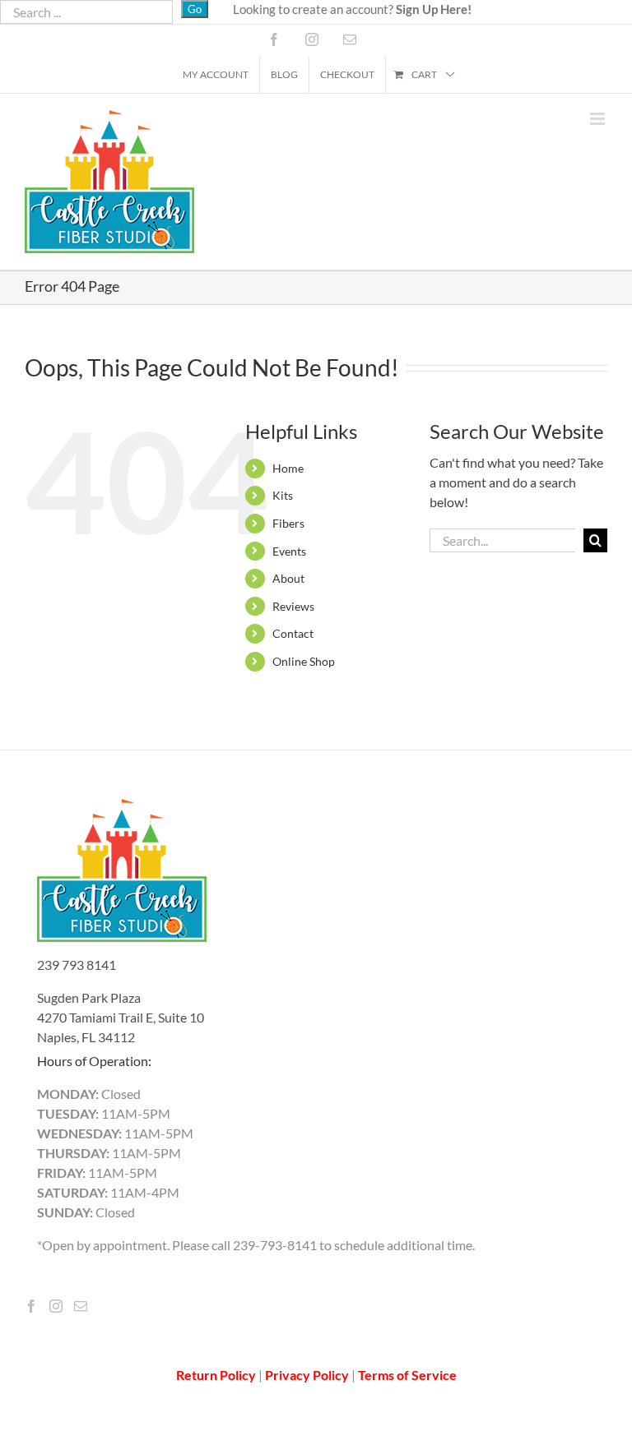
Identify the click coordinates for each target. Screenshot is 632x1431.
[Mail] (80, 1306)
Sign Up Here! (434, 9)
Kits (282, 495)
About (288, 578)
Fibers (288, 523)
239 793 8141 (76, 964)
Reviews (293, 606)
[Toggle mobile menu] (598, 118)
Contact (293, 633)
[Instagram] (56, 1306)
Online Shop (303, 661)
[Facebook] (31, 1306)
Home (288, 468)
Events (289, 551)
